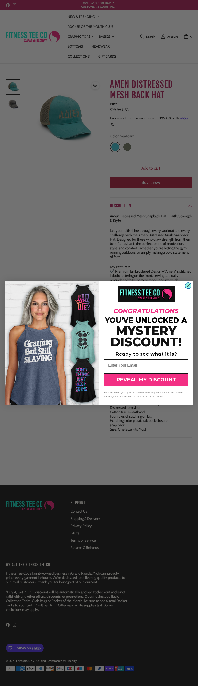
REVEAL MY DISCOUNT (146, 380)
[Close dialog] (188, 286)
